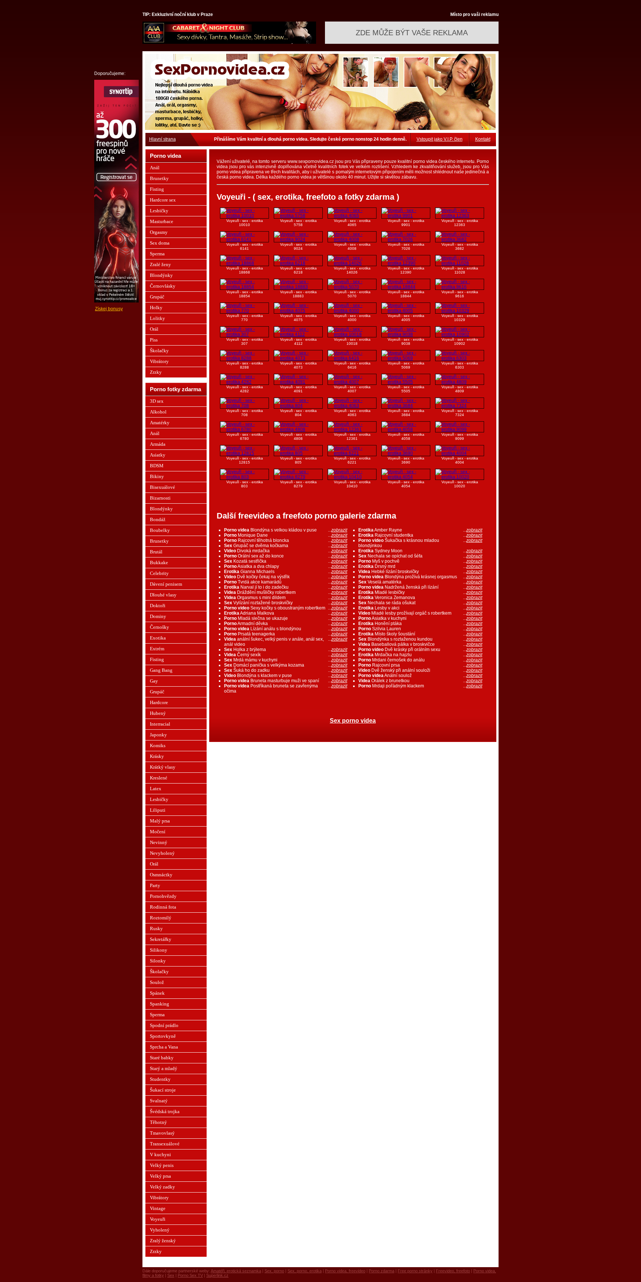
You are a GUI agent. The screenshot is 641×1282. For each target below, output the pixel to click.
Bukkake (159, 562)
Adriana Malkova (285, 613)
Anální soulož (420, 675)
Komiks (157, 745)
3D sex (157, 401)
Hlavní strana (162, 139)
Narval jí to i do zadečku (285, 587)
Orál (154, 329)
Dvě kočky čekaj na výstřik (285, 576)
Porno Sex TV (190, 1275)
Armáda (157, 444)
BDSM (157, 465)
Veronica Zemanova (420, 597)
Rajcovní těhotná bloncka (285, 540)
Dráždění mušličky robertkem (285, 592)
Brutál (156, 552)
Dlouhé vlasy (163, 595)
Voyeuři (157, 1219)
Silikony (158, 950)
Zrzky (156, 372)
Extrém (157, 648)
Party (155, 885)
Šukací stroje (163, 1090)
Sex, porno (274, 1271)
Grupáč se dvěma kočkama (285, 545)
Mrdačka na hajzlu (420, 654)
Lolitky (157, 318)
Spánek (157, 993)
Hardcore (159, 702)
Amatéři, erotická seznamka (236, 1271)
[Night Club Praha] (229, 42)
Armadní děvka (285, 623)
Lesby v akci (420, 608)
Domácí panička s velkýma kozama (285, 665)
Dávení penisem (166, 584)
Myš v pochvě (420, 561)
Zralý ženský (163, 1240)
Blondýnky (161, 275)
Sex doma (160, 243)
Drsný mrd (420, 566)
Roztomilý (160, 917)
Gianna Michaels (285, 571)
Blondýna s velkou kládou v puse (285, 530)
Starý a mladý (163, 1068)
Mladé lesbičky (420, 592)
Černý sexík (285, 654)
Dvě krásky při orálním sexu (420, 649)
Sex (170, 1275)
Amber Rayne (420, 530)
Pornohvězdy (163, 896)
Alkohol (158, 412)
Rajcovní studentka (420, 535)
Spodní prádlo (164, 1025)
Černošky (159, 627)
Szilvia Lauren (420, 628)
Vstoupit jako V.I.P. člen (440, 139)
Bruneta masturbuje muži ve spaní (285, 680)
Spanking (159, 1004)
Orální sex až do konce (285, 556)
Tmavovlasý (162, 1133)
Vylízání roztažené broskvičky (285, 602)
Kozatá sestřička (285, 561)
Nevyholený (162, 853)
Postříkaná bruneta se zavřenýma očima (285, 688)
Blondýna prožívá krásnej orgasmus (420, 576)
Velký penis (162, 1165)
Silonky (158, 961)
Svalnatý (159, 1100)
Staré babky (162, 1057)
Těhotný (158, 1122)
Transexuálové (165, 1144)
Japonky (158, 735)
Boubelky (160, 530)
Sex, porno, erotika (304, 1271)
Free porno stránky (415, 1271)
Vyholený (160, 1230)
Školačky (159, 350)
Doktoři (157, 605)
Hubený (158, 713)
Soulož (157, 982)
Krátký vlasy (162, 767)
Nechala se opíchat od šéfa (420, 556)
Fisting (157, 189)
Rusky (156, 928)
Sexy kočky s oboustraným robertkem (285, 608)
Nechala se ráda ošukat (420, 602)
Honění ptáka (420, 623)
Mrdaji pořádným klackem (420, 686)
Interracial (160, 724)
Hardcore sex (163, 200)
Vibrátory (159, 361)
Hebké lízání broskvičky (420, 571)
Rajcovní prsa (420, 665)
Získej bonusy (109, 308)
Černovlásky (162, 286)
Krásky (157, 756)
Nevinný (158, 842)
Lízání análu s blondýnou (285, 628)
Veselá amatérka (420, 582)
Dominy (158, 616)
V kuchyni (160, 1154)
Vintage (157, 1208)
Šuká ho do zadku (285, 670)
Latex (155, 788)
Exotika (158, 638)
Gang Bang (161, 670)
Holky (156, 307)
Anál (155, 167)
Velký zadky (162, 1187)
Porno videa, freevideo (345, 1271)
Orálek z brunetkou (420, 680)
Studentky (160, 1079)
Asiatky (157, 455)
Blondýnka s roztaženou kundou (420, 639)
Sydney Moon (420, 550)
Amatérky (160, 422)
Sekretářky (160, 939)
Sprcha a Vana (164, 1047)
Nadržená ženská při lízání (420, 587)
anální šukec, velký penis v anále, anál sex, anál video (285, 642)
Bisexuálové (162, 487)
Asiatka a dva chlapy (285, 566)
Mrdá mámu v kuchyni (285, 660)
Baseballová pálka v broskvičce (420, 644)
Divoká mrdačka (285, 550)
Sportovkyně (163, 1036)
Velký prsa (160, 1176)
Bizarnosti (160, 498)
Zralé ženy (160, 264)
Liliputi (157, 810)
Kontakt (482, 139)
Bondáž (157, 519)
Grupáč (157, 297)
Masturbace (161, 221)
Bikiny (157, 476)
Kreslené (158, 778)
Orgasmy (159, 232)
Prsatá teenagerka (285, 634)
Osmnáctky (161, 874)
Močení (157, 831)
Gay (154, 681)
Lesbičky (159, 210)
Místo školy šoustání (420, 634)
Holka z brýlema (285, 649)
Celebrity (159, 573)
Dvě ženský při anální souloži (420, 670)
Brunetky (159, 178)
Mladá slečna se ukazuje (285, 618)
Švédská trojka (165, 1111)
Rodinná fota (163, 907)
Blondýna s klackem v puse (285, 675)
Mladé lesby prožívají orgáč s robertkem (420, 613)
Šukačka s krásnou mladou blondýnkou (420, 543)
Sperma (157, 253)
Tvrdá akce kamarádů (285, 582)
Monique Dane (285, 535)
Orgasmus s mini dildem (285, 597)
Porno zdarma (381, 1271)
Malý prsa (160, 821)
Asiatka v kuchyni (420, 618)
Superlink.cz (217, 1275)
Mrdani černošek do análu (420, 660)
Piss (154, 340)
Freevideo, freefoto (453, 1271)
